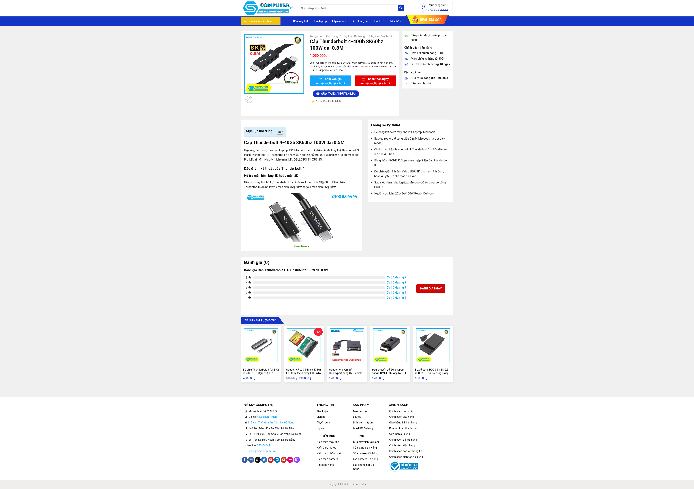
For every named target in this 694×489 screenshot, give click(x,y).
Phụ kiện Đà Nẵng (353, 36)
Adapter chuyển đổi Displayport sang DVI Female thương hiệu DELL (345, 373)
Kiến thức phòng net (329, 453)
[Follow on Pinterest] (271, 460)
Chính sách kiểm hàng (402, 445)
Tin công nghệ (325, 464)
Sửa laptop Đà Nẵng (365, 447)
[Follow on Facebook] (245, 460)
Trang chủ (316, 36)
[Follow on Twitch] (297, 460)
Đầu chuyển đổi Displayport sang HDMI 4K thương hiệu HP (389, 371)
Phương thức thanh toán (403, 428)
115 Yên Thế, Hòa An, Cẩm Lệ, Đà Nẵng (271, 422)
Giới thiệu (322, 411)
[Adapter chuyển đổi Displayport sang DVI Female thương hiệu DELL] (347, 345)
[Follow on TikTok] (258, 460)
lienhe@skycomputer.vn (262, 451)
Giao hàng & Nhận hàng (403, 422)
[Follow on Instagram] (251, 460)
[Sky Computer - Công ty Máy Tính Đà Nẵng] (267, 8)
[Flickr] (290, 460)
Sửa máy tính (301, 21)
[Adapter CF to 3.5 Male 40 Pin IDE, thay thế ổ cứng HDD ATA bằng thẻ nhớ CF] (304, 345)
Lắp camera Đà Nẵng (365, 459)
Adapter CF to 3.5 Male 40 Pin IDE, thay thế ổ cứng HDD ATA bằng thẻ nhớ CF (303, 373)
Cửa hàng (332, 36)
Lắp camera (339, 21)
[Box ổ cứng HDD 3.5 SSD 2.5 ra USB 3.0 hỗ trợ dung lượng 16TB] (433, 345)
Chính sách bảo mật (401, 411)
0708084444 (264, 445)
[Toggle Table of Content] (278, 132)
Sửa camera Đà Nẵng (365, 453)
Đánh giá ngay (431, 288)
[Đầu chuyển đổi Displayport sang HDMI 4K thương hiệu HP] (390, 345)
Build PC (379, 21)
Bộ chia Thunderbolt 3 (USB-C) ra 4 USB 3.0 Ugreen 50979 (261, 371)
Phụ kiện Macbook (381, 36)
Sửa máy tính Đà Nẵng (366, 441)
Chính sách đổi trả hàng (403, 439)
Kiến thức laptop (326, 447)
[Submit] (401, 8)
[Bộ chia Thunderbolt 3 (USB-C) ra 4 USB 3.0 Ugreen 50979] (261, 345)
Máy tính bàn (360, 411)
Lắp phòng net (360, 21)
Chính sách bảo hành (401, 416)
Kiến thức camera (327, 459)
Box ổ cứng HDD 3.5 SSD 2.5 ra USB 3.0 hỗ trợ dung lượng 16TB (432, 373)
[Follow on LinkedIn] (277, 460)
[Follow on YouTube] (284, 460)
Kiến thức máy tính (328, 441)
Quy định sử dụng (399, 434)
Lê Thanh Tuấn (268, 416)
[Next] (257, 97)
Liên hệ (321, 416)
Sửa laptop (320, 21)
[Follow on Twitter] (264, 460)
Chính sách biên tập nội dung (406, 456)
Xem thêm (300, 246)
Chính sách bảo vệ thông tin (405, 451)
